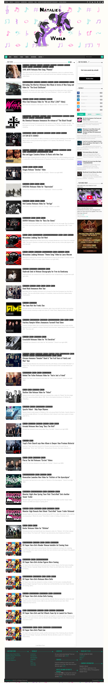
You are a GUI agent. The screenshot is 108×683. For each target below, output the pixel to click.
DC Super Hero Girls (28, 542)
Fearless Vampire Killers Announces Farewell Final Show (43, 322)
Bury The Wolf (32, 423)
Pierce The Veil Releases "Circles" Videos (37, 460)
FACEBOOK (33, 656)
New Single (61, 65)
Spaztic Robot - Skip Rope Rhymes (35, 409)
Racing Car (52, 610)
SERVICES (30, 2)
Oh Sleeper (26, 355)
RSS (31, 661)
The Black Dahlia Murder (43, 151)
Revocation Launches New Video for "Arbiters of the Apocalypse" (46, 477)
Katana (33, 559)
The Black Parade (39, 117)
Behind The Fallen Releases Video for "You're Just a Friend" (44, 375)
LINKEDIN (33, 659)
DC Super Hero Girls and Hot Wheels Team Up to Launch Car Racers (47, 612)
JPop (39, 285)
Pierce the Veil (37, 457)
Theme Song (61, 251)
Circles (25, 457)
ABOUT (11, 2)
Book (57, 353)
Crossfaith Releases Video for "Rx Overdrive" (39, 339)
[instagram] (90, 2)
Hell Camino (26, 200)
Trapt (32, 440)
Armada (25, 423)
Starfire (54, 576)
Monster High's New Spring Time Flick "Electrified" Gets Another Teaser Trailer (46, 495)
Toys (66, 234)
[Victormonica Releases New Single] (79, 154)
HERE (66, 656)
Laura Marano (38, 251)
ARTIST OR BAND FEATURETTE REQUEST (47, 2)
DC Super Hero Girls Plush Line (34, 629)
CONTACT (17, 2)
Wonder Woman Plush (57, 627)
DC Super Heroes (37, 576)
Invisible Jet (36, 542)
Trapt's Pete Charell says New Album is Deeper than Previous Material (48, 443)
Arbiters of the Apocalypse (29, 474)
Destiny (25, 166)
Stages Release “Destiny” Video (34, 169)
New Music (54, 65)
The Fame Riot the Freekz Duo (34, 305)
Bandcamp (26, 268)
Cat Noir (25, 251)
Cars (25, 610)
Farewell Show (44, 319)
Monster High (27, 491)
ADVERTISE (24, 2)
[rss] (95, 2)
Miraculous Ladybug (38, 234)
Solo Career (46, 66)
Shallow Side (36, 389)
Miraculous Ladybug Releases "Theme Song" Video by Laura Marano (47, 254)
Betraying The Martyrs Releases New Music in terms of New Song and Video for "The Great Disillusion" (48, 86)
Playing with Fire (38, 66)
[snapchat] (97, 2)
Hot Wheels (41, 610)
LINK (83, 215)
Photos (15, 57)
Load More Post (40, 645)
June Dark (40, 65)
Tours (21, 57)
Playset (47, 542)
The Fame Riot (33, 302)
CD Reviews (26, 406)
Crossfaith (26, 336)
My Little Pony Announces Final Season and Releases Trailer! (92, 119)
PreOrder (26, 117)
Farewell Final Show (35, 319)
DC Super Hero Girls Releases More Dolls (38, 579)
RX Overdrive (38, 336)
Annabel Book (39, 353)
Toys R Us (71, 234)
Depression (26, 183)
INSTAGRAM (33, 658)
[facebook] (87, 2)
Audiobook (52, 353)
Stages (35, 166)
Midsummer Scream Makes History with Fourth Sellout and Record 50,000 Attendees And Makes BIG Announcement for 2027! (92, 131)
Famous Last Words (65, 353)
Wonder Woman (55, 542)
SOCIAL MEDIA (62, 2)
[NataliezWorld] (6, 56)
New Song (68, 65)
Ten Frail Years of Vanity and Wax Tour (44, 355)
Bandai (25, 234)
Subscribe (89, 78)
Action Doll (26, 593)
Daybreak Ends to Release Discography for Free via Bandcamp (45, 271)
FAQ (36, 2)
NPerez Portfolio (10, 657)
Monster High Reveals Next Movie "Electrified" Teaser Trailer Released (48, 511)
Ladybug (31, 251)
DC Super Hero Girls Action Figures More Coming (41, 562)
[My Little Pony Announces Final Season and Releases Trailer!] (79, 120)
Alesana (32, 353)
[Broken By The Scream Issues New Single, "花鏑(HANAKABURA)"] (79, 163)
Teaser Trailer (51, 491)
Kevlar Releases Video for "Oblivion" (36, 528)
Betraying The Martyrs (28, 82)
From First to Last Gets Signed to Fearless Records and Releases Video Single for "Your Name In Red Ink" (92, 142)
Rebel (30, 389)
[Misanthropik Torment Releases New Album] (79, 174)
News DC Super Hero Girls (42, 559)
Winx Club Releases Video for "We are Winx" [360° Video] (44, 101)
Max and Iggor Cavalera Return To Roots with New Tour (43, 154)
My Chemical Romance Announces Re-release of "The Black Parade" (47, 120)
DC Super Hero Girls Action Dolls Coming (38, 596)
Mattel (32, 508)
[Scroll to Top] (106, 680)
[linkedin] (92, 2)
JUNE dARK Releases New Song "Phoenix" (38, 69)
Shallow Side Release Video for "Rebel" (37, 392)
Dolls (30, 234)
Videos (27, 57)
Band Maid (33, 285)
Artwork (46, 353)
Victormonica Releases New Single (90, 152)
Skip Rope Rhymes (40, 406)
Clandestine (33, 65)
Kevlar (25, 525)
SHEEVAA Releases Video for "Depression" (38, 186)
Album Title (26, 65)
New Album (47, 65)
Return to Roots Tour (32, 151)
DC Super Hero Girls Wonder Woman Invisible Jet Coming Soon (45, 545)
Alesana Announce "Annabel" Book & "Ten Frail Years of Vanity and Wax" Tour (47, 359)
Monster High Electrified (37, 491)
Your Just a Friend (47, 372)
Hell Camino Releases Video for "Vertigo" (37, 203)
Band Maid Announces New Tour (34, 288)
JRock (43, 285)
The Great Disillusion (64, 82)
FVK (62, 319)
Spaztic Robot (49, 406)
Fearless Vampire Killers (54, 319)
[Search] (102, 57)
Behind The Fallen (27, 372)
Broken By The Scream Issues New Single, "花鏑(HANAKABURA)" (92, 162)
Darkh (33, 217)
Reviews (40, 57)
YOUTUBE (33, 665)
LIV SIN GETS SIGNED (30, 135)
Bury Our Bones (27, 217)
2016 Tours (26, 285)
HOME (6, 2)
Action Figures (27, 559)
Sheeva (37, 183)
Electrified (26, 508)
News (10, 57)
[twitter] (100, 2)
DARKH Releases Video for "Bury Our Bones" (39, 220)
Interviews (33, 57)
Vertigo (37, 200)
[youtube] (102, 2)
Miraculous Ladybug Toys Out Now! (35, 237)
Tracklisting (47, 117)
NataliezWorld (8, 680)
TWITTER (32, 663)
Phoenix (30, 66)
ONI (25, 151)
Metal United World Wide (13, 654)
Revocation (43, 474)
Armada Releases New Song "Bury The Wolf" (39, 426)
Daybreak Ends (34, 268)
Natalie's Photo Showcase (13, 655)
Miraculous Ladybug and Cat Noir (50, 234)
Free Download (42, 268)
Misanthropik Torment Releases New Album (92, 172)
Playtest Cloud (10, 658)
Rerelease (32, 117)
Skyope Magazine (11, 660)
